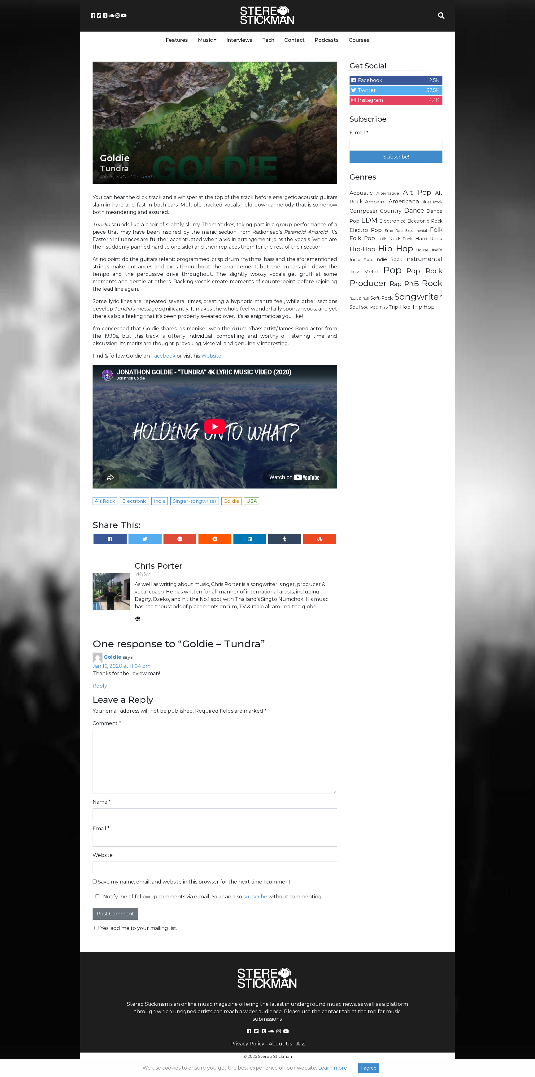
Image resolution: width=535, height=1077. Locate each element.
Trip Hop (423, 307)
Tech (268, 40)
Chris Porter (143, 176)
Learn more (332, 1068)
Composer (364, 211)
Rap (395, 284)
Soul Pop (369, 307)
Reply (100, 686)
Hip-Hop (362, 249)
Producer (368, 283)
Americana (404, 201)
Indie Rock (388, 259)
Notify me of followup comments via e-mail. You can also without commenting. (212, 897)
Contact (294, 40)
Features (177, 40)
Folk (436, 229)
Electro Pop (366, 230)
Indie (437, 249)
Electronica (392, 221)
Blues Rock (431, 202)
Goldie (112, 657)
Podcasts (327, 40)
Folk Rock (389, 238)
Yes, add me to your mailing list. (138, 928)
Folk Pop (362, 238)
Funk (408, 238)
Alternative (387, 193)
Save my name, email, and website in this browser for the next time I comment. (195, 882)
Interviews (239, 40)
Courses (359, 40)
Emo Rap (393, 230)
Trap (384, 307)
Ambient (375, 202)
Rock (432, 283)
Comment (107, 723)
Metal (371, 272)
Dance (414, 210)
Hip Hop (395, 249)
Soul (355, 307)
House (422, 250)
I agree (368, 1068)
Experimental (416, 231)
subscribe (255, 897)
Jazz (354, 272)
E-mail (359, 133)
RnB (411, 283)
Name (102, 802)
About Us (280, 1044)
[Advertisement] (396, 413)
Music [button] (205, 40)
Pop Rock (424, 271)
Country (391, 211)
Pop (392, 270)
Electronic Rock (424, 221)
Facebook (163, 356)
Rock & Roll (359, 298)
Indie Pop (361, 259)
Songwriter (418, 296)
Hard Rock (428, 238)
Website (103, 855)
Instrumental (423, 259)
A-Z (300, 1044)
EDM (369, 220)
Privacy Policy (247, 1044)
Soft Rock (381, 298)
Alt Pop (417, 192)
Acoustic (361, 192)
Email (101, 829)
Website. (211, 356)
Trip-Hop (400, 307)
